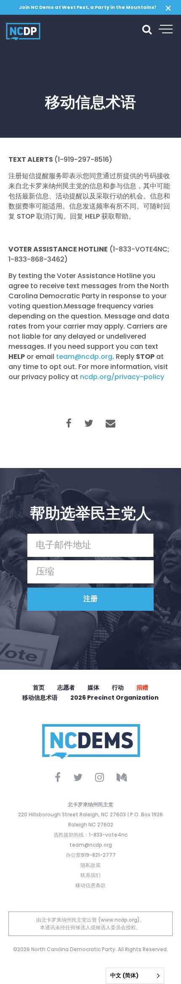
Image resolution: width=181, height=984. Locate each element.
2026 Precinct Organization (114, 697)
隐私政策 (90, 865)
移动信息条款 (90, 885)
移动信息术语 (40, 697)
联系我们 (90, 875)
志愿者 (66, 687)
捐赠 (142, 687)
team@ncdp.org (90, 844)
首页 (39, 687)
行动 (118, 687)
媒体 (93, 687)
